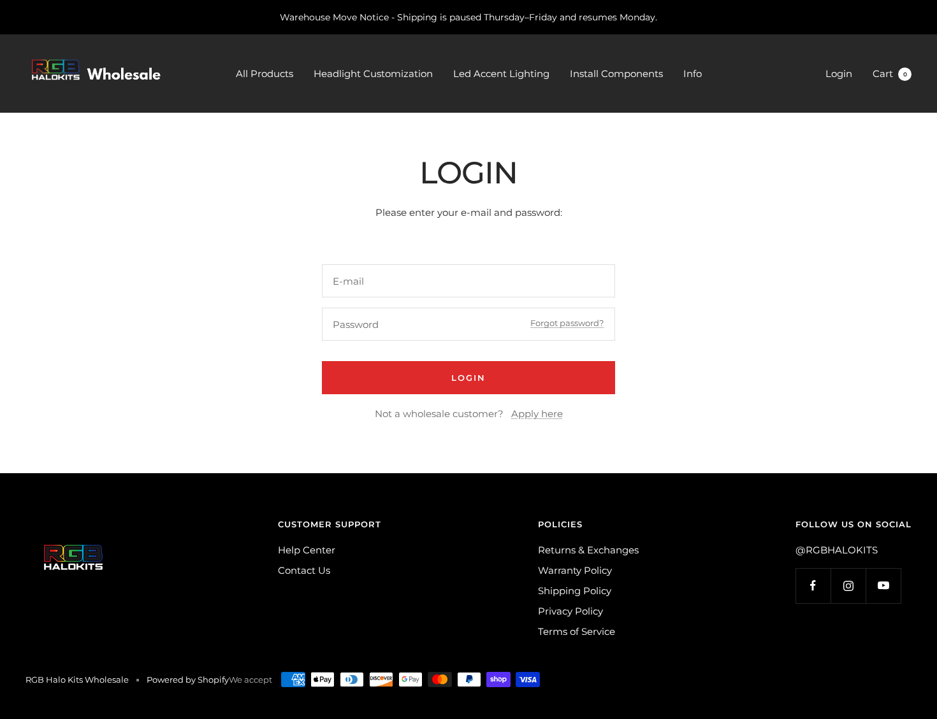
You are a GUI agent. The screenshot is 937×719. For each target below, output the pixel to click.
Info (692, 74)
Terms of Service (576, 631)
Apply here (537, 414)
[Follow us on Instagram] (848, 585)
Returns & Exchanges (588, 550)
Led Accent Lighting (501, 74)
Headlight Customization (373, 74)
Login (838, 74)
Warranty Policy (575, 570)
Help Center (306, 550)
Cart (890, 74)
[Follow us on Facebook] (813, 585)
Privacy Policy (570, 611)
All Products (264, 74)
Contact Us (304, 570)
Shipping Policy (574, 591)
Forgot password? (567, 323)
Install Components (616, 74)
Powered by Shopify (188, 679)
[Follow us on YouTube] (883, 585)
